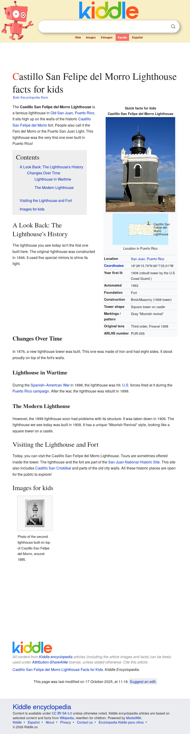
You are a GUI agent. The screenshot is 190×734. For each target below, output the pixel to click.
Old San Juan (62, 112)
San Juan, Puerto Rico (147, 258)
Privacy (65, 722)
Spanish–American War (50, 385)
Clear (164, 27)
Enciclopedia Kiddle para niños (121, 722)
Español (137, 37)
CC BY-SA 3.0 (62, 713)
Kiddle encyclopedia (56, 656)
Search (173, 26)
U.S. (125, 385)
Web (78, 37)
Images (91, 37)
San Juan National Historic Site (134, 462)
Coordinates (114, 265)
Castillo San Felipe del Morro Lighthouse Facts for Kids (58, 669)
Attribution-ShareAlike (50, 662)
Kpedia (122, 37)
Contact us (85, 722)
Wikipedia (67, 717)
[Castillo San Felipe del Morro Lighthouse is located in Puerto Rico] (140, 228)
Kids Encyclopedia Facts (30, 97)
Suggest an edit (142, 681)
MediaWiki (133, 717)
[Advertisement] (95, 55)
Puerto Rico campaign (31, 391)
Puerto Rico (84, 112)
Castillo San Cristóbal (53, 468)
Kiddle (17, 722)
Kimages (107, 37)
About (50, 722)
